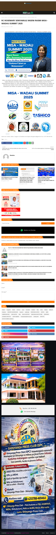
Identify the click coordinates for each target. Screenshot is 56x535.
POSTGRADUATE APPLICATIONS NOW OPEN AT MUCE (9, 178)
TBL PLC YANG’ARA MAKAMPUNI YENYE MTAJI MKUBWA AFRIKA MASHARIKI (25, 247)
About (47, 533)
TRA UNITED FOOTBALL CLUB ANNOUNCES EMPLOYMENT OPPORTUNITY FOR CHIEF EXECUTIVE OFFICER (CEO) (27, 180)
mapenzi (21, 312)
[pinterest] (41, 330)
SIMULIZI (51, 309)
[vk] (41, 334)
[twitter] (41, 327)
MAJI (19, 314)
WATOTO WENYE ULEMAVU (7, 318)
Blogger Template (10, 533)
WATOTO (42, 316)
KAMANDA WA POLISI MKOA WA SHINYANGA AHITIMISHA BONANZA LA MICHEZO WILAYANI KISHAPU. (29, 261)
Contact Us (52, 533)
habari (6, 17)
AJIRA (47, 312)
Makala (45, 309)
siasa (23, 309)
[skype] (14, 330)
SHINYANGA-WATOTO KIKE (36, 314)
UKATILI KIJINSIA (16, 316)
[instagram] (14, 334)
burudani (28, 309)
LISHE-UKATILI (14, 314)
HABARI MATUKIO (5, 314)
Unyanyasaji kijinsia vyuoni (26, 316)
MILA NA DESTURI (25, 314)
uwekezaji (27, 312)
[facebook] (14, 327)
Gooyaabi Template (25, 533)
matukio (33, 309)
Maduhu (12, 155)
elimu (41, 309)
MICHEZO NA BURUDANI (13, 312)
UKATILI (42, 312)
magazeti (8, 309)
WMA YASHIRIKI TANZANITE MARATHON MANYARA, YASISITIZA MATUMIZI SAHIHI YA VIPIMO (46, 180)
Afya (38, 309)
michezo (18, 309)
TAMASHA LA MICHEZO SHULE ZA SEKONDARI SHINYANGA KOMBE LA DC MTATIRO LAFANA (29, 254)
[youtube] (14, 337)
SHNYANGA (46, 314)
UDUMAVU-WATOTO (6, 316)
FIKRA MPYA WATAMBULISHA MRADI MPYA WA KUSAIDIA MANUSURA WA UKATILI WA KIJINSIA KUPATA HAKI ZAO (30, 267)
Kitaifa (13, 309)
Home (2, 17)
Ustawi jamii (36, 316)
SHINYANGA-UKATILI (35, 312)
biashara (4, 312)
